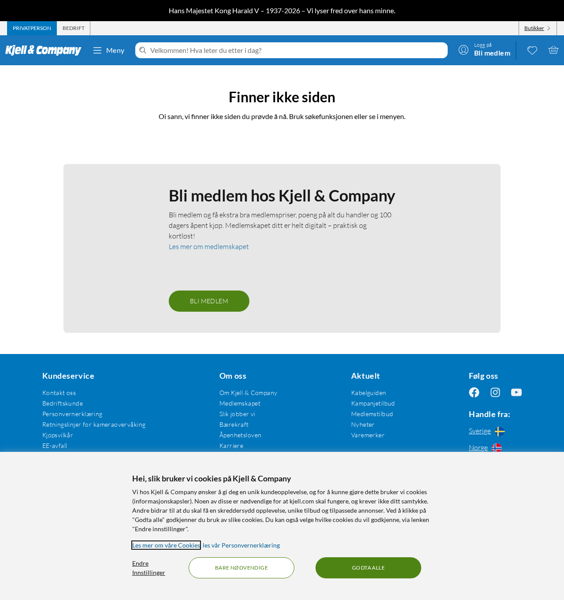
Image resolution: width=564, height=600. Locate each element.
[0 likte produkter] (532, 49)
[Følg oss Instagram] (495, 392)
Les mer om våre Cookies (166, 545)
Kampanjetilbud (373, 403)
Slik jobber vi (237, 413)
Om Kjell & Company (248, 392)
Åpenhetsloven (240, 435)
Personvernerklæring (72, 413)
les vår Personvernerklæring (241, 545)
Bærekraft (234, 424)
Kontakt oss (59, 392)
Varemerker (368, 435)
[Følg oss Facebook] (474, 392)
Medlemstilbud (372, 413)
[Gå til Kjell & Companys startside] (46, 50)
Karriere (231, 445)
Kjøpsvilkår (58, 435)
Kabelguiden (368, 392)
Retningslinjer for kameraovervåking (94, 424)
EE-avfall (54, 445)
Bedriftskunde (62, 403)
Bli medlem (209, 301)
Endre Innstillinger (148, 567)
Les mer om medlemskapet (209, 246)
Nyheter (363, 424)
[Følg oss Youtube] (516, 392)
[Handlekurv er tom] (553, 49)
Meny (115, 50)
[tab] (32, 28)
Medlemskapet (239, 403)
